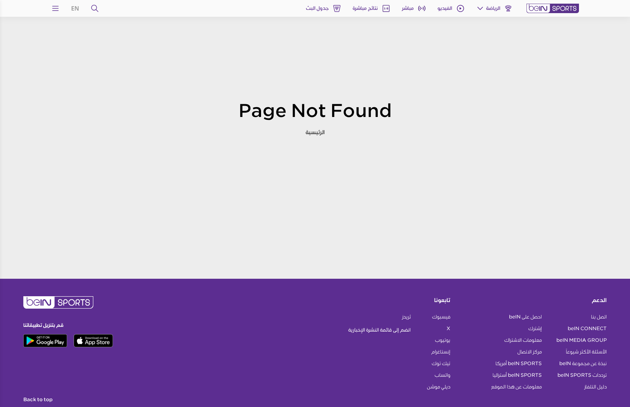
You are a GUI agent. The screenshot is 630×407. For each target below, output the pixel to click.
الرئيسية (315, 132)
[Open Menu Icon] (55, 8)
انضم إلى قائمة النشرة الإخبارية (379, 329)
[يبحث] (94, 8)
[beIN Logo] (552, 8)
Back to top (37, 400)
